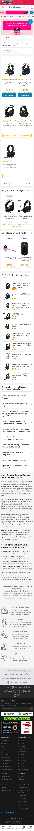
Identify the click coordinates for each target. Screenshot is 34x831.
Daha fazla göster (6, 769)
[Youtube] (19, 819)
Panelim (3, 782)
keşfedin (26, 614)
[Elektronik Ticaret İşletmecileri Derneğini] (26, 691)
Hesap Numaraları (24, 788)
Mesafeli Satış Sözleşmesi (22, 805)
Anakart (3, 749)
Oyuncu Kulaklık (6, 760)
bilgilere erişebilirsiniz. (20, 661)
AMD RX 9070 (22, 755)
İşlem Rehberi (22, 798)
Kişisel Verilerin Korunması (23, 791)
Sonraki (28, 183)
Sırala (26, 38)
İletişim (20, 776)
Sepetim (3, 788)
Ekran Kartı (4, 755)
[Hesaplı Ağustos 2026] (17, 2)
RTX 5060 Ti (21, 746)
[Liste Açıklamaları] (31, 190)
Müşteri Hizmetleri (7, 779)
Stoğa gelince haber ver (9, 135)
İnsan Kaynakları (23, 782)
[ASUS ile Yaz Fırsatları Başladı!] (17, 27)
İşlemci (3, 752)
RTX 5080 (21, 763)
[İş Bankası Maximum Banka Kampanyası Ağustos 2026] (17, 12)
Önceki (6, 183)
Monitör (3, 746)
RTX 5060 (21, 743)
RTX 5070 (21, 757)
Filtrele (9, 38)
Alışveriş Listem (6, 790)
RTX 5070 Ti (21, 760)
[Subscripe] (31, 708)
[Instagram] (15, 819)
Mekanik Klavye (5, 757)
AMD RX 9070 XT (23, 752)
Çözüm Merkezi (5, 776)
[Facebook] (12, 819)
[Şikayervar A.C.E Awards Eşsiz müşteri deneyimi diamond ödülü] (10, 727)
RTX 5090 (21, 766)
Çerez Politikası (22, 801)
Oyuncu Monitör (6, 766)
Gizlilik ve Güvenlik (24, 785)
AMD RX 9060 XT (23, 749)
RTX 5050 (21, 740)
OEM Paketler (5, 740)
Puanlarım (4, 785)
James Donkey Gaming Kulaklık (10, 530)
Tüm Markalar (22, 795)
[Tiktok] (22, 819)
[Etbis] (26, 727)
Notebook (4, 743)
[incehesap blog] (8, 803)
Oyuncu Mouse (5, 763)
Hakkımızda (21, 779)
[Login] (3, 7)
